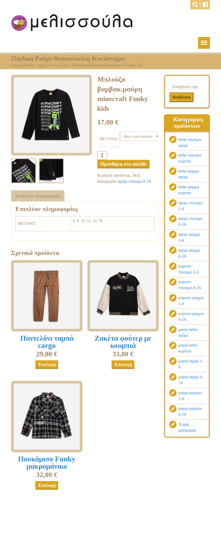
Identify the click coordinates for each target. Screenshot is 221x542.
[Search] (195, 4)
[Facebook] (205, 4)
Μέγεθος (109, 139)
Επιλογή (47, 364)
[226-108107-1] (47, 417)
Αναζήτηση (181, 97)
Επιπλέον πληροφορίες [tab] (37, 196)
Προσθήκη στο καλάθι (123, 164)
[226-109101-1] (123, 296)
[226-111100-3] (47, 296)
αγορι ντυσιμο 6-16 (53, 65)
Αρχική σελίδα (22, 65)
